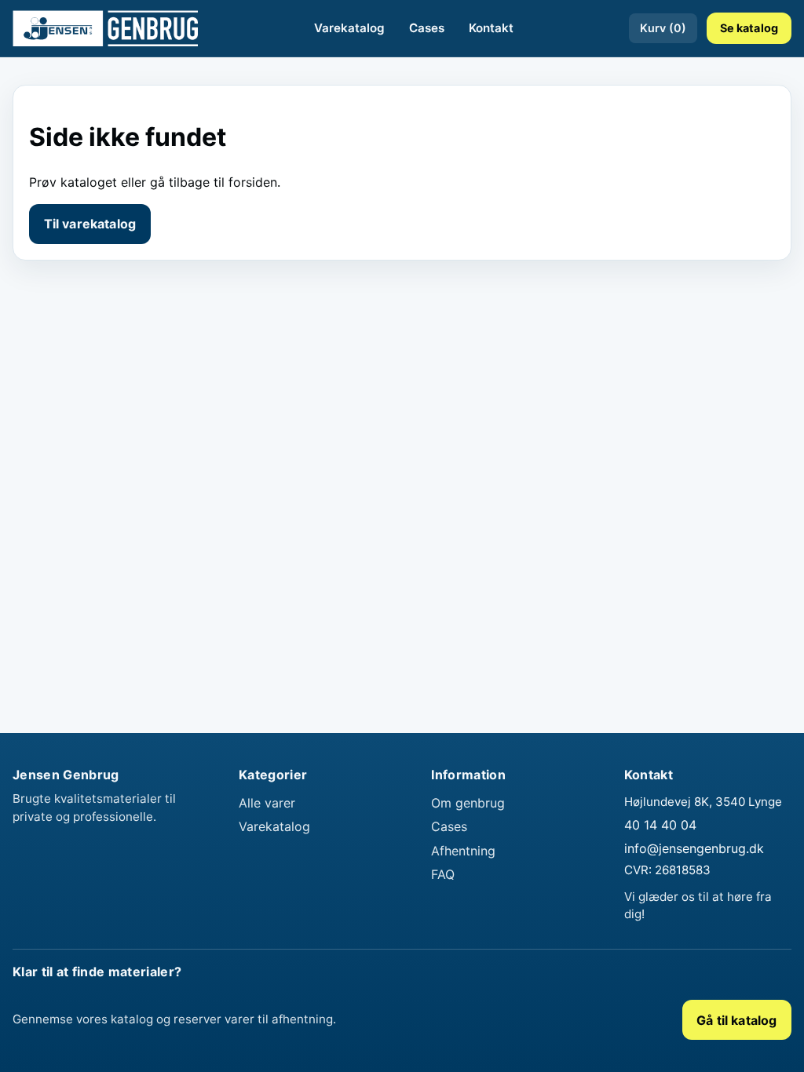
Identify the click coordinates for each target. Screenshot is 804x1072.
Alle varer (267, 803)
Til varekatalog (90, 224)
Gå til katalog (736, 1020)
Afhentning (463, 851)
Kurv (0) (663, 28)
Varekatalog (349, 27)
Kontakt (491, 27)
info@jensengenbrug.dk (694, 848)
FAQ (443, 874)
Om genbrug (468, 803)
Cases (426, 27)
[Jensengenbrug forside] (105, 28)
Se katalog (749, 28)
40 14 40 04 (660, 825)
